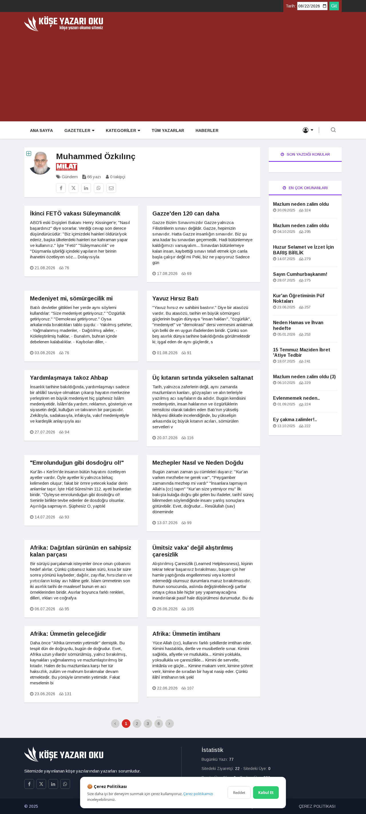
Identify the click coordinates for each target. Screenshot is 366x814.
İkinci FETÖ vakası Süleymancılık (75, 213)
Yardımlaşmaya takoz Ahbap (69, 378)
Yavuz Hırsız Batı (175, 298)
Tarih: (291, 6)
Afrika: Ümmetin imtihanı (186, 634)
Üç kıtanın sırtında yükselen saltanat (202, 378)
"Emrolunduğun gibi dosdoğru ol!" (77, 463)
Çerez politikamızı (198, 793)
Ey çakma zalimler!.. (295, 419)
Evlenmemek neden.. (296, 398)
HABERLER (207, 130)
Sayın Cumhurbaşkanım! (300, 274)
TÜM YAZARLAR (168, 130)
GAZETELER (77, 130)
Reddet (239, 792)
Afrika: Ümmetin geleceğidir (68, 634)
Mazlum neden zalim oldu (301, 204)
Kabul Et (266, 792)
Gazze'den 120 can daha (186, 213)
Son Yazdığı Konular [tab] (308, 154)
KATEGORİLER (121, 130)
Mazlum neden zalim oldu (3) (304, 376)
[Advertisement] (183, 74)
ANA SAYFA (41, 130)
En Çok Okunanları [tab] (308, 188)
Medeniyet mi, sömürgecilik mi (71, 298)
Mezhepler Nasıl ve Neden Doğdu (197, 463)
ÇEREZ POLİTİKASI (317, 806)
